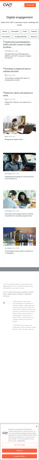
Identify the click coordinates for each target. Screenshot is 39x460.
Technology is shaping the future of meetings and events (17, 79)
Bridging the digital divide (14, 139)
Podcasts (34, 31)
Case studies (15, 31)
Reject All (19, 450)
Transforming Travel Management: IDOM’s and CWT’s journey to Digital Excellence (18, 56)
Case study (8, 51)
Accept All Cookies (19, 456)
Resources (34, 37)
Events (25, 31)
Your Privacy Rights (19, 445)
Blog (6, 75)
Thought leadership (20, 37)
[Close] (36, 426)
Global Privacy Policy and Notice (18, 292)
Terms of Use (7, 286)
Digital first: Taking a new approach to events (18, 103)
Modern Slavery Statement (15, 294)
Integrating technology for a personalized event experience (19, 177)
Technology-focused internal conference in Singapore (19, 252)
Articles (4, 31)
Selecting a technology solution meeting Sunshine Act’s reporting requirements (19, 215)
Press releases (6, 37)
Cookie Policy (21, 441)
